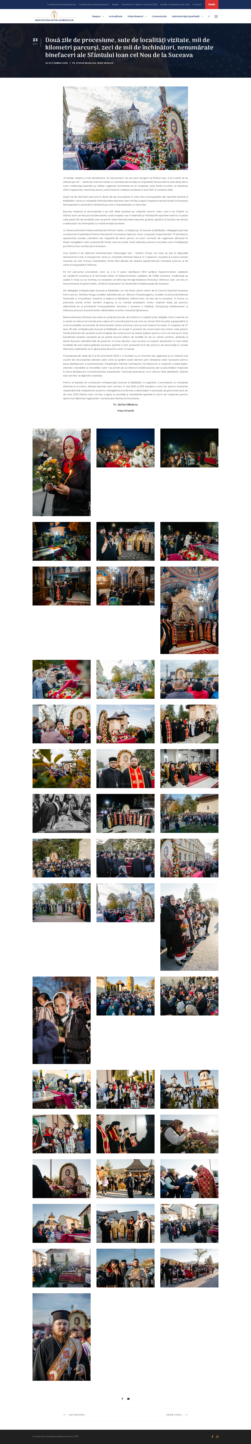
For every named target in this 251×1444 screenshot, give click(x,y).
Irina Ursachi (105, 63)
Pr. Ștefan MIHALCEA (84, 63)
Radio (211, 4)
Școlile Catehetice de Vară (175, 4)
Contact (197, 4)
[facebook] (212, 1437)
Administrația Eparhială (185, 16)
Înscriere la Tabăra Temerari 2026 (139, 4)
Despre (96, 16)
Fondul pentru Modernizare (61, 4)
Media (115, 4)
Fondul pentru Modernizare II (94, 4)
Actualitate (115, 16)
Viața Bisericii (135, 16)
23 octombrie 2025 (56, 63)
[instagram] (217, 1437)
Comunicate (159, 16)
